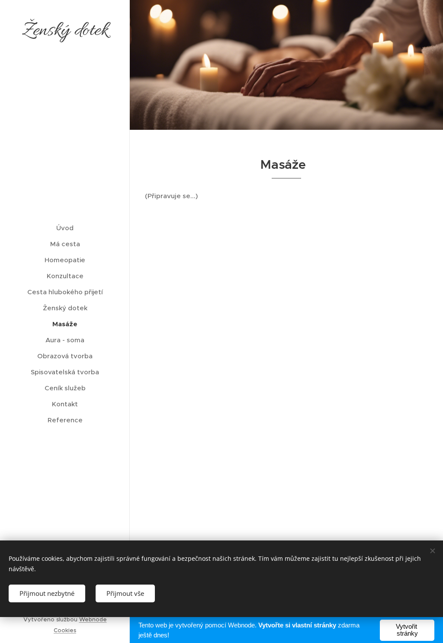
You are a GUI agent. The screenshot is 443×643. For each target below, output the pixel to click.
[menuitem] (65, 228)
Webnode (93, 619)
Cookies (65, 630)
